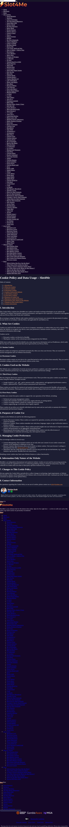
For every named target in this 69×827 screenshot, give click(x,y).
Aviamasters (10, 133)
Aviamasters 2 (11, 131)
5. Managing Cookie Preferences (13, 299)
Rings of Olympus (12, 124)
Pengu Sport (10, 175)
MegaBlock (10, 128)
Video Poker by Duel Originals (16, 199)
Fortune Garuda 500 (13, 219)
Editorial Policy (49, 822)
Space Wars (10, 55)
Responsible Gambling (37, 819)
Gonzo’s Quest (11, 33)
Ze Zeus (9, 60)
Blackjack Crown (12, 229)
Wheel (9, 172)
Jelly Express (11, 202)
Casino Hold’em (11, 238)
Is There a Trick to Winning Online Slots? (19, 266)
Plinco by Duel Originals (14, 192)
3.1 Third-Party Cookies (10, 294)
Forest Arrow (10, 163)
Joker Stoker (10, 97)
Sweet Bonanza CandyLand (15, 239)
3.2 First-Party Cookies (10, 295)
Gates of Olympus (12, 20)
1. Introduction (7, 285)
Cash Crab (10, 211)
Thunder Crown (11, 190)
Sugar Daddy (10, 177)
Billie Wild (10, 102)
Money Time (10, 241)
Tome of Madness (12, 42)
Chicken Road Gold (12, 165)
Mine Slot (10, 74)
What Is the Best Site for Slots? (16, 270)
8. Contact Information (10, 304)
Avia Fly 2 (10, 99)
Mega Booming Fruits (13, 109)
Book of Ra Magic (12, 143)
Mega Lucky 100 (12, 118)
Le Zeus (9, 96)
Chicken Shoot (11, 153)
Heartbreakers (11, 206)
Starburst (9, 18)
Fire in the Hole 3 (12, 89)
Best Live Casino (12, 260)
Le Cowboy (10, 148)
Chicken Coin (11, 126)
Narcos (9, 35)
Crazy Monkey (11, 53)
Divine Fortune (11, 30)
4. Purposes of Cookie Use (11, 297)
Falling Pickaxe (11, 216)
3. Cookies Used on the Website (12, 292)
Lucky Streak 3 (11, 107)
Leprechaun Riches (12, 116)
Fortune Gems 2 (11, 214)
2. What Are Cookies (9, 287)
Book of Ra (10, 47)
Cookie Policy (40, 822)
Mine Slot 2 (10, 135)
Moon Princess (11, 63)
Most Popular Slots (12, 246)
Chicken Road (11, 75)
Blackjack (6, 11)
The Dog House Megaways (15, 21)
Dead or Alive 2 (11, 31)
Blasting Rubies (11, 92)
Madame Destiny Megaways (15, 119)
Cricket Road (11, 184)
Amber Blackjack (12, 234)
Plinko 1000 (10, 168)
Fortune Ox (10, 222)
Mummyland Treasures (13, 150)
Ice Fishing (10, 221)
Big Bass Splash (11, 45)
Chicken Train (11, 136)
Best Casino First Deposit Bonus (16, 258)
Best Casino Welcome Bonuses (16, 256)
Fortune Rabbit (11, 217)
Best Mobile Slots (12, 248)
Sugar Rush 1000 (12, 23)
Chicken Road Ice (12, 180)
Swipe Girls (10, 224)
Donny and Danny (12, 82)
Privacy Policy (31, 822)
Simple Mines (11, 170)
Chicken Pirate (11, 140)
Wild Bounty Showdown (14, 189)
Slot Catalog (7, 14)
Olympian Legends (12, 101)
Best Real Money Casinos (14, 255)
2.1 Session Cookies (9, 288)
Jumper (9, 158)
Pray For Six (10, 72)
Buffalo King (11, 67)
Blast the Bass (11, 145)
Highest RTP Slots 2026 (14, 273)
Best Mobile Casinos (13, 251)
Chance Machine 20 (13, 79)
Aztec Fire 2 (10, 114)
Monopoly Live (11, 227)
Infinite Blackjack (12, 233)
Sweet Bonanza (11, 16)
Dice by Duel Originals (13, 194)
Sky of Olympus (11, 141)
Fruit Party (10, 151)
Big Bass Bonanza (12, 26)
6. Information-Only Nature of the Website (16, 300)
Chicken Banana (11, 160)
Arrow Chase (10, 204)
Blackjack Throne (12, 231)
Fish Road (10, 182)
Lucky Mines (11, 173)
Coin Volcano (11, 87)
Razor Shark (10, 28)
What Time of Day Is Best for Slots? (17, 265)
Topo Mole (10, 129)
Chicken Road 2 (11, 77)
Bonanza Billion (11, 85)
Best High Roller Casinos (14, 253)
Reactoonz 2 (10, 52)
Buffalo (9, 38)
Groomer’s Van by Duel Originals (17, 197)
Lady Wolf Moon (12, 80)
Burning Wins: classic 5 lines (15, 104)
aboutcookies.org (23, 448)
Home (5, 9)
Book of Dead (11, 25)
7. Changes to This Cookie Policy (13, 302)
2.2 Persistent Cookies (10, 290)
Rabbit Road (10, 178)
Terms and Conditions (21, 822)
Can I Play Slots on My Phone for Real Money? (21, 268)
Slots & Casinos (8, 244)
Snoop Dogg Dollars (13, 91)
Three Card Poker (12, 236)
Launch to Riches (12, 207)
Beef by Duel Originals (13, 200)
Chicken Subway (12, 138)
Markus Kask (13, 489)
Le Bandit (10, 187)
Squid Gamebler (11, 162)
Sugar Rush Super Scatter (14, 70)
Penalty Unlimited (12, 155)
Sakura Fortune (11, 36)
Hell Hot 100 (10, 106)
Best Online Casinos (13, 249)
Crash (8, 185)
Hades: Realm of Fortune (14, 121)
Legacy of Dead (11, 43)
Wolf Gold (10, 65)
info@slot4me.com (56, 484)
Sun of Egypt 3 (11, 111)
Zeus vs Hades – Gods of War (15, 50)
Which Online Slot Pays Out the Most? (18, 263)
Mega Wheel (10, 243)
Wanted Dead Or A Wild (14, 62)
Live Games (6, 226)
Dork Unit (10, 123)
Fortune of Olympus (13, 57)
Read (4, 261)
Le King (9, 94)
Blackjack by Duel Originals (15, 195)
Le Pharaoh (10, 58)
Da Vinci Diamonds (12, 40)
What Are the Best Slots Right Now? (17, 271)
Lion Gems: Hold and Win (14, 48)
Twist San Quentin (12, 156)
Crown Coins (10, 69)
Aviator (9, 212)
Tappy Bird (10, 209)
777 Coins (10, 113)
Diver (8, 167)
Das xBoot (10, 84)
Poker (5, 13)
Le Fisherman (11, 146)
